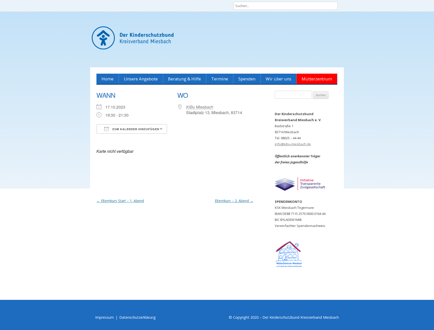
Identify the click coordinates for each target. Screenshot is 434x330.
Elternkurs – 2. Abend (234, 200)
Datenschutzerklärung (137, 317)
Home (107, 79)
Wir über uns (278, 79)
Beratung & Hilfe (184, 79)
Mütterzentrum (317, 79)
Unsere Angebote (141, 79)
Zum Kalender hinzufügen (135, 129)
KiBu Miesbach (199, 107)
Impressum (104, 317)
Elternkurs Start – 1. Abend (120, 200)
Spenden (246, 79)
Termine (219, 79)
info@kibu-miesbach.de (293, 144)
